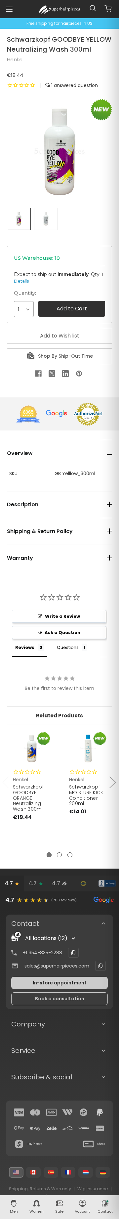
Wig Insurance (92, 1189)
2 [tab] (59, 854)
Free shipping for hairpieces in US (59, 23)
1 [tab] (49, 854)
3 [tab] (69, 854)
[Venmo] (83, 1128)
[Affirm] (67, 1128)
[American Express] (51, 1112)
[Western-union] (67, 1112)
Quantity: (25, 293)
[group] (59, 900)
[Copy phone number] (73, 953)
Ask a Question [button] (62, 632)
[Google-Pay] (19, 1128)
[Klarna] (100, 1128)
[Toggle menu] (9, 9)
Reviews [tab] (24, 647)
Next (112, 782)
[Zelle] (51, 1128)
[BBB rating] (107, 883)
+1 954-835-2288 (42, 952)
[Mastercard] (35, 1112)
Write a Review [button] (62, 616)
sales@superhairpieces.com (56, 966)
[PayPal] (100, 1112)
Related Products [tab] (59, 715)
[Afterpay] (83, 1112)
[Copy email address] (100, 966)
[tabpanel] (32, 791)
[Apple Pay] (35, 1128)
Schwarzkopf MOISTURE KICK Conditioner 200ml (86, 795)
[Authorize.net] (83, 883)
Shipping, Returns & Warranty (40, 1189)
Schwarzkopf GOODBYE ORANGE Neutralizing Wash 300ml (28, 798)
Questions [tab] (68, 647)
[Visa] (19, 1112)
